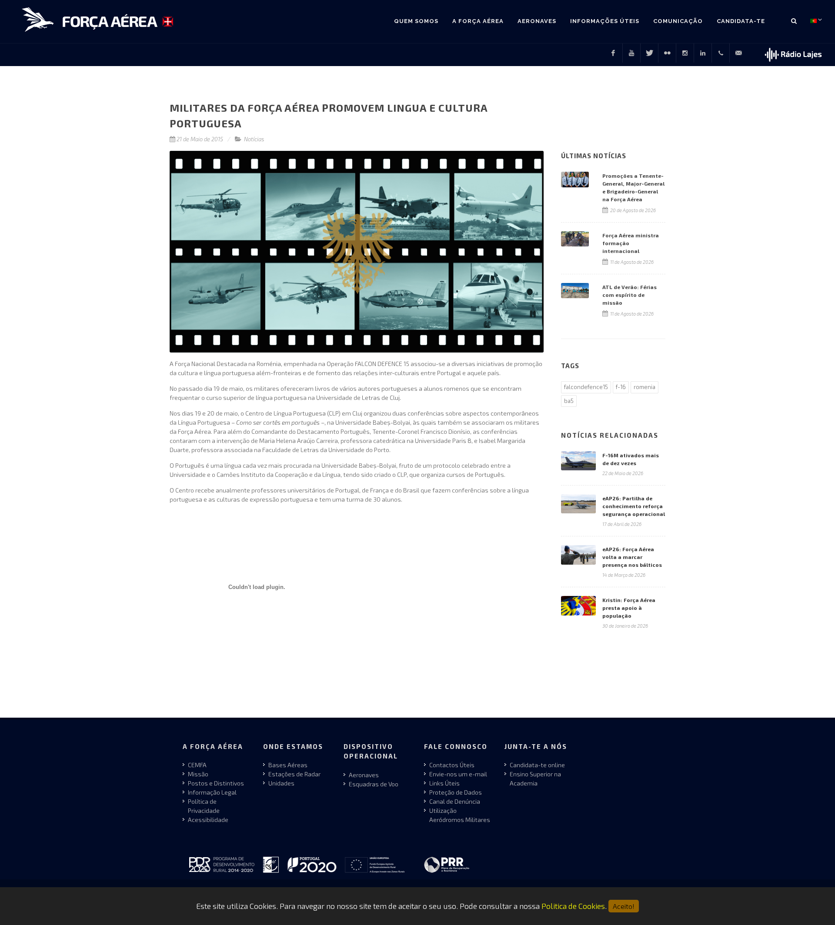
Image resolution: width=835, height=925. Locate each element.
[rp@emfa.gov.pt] (738, 53)
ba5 (569, 400)
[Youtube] (631, 53)
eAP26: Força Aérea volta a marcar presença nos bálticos (632, 557)
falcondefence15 (586, 386)
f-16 (621, 386)
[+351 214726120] (720, 53)
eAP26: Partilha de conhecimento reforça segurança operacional (633, 506)
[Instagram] (685, 53)
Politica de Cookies (573, 906)
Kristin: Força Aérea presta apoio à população (628, 608)
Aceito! (624, 906)
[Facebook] (613, 53)
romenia (644, 386)
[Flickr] (667, 53)
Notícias (254, 139)
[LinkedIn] (702, 53)
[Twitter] (649, 53)
